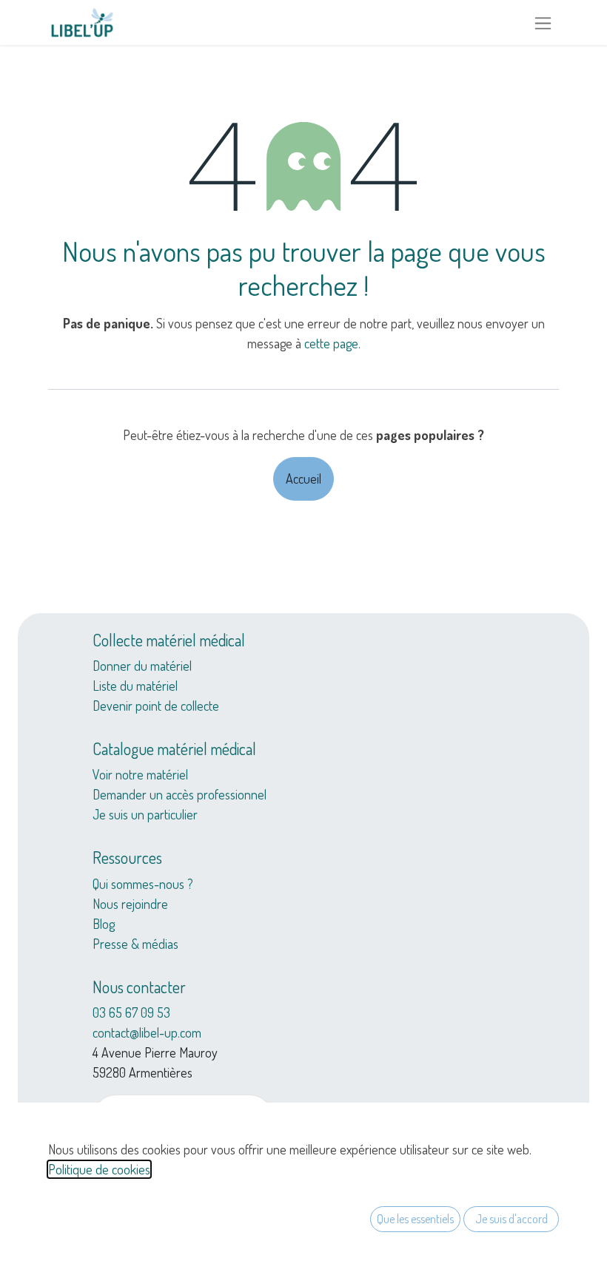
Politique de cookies (99, 1169)
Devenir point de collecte (156, 705)
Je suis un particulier (145, 814)
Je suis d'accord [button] (511, 1218)
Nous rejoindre (130, 904)
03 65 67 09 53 (131, 1012)
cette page (331, 343)
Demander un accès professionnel (179, 794)
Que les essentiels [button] (415, 1218)
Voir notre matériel (140, 774)
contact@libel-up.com (147, 1032)
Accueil (303, 478)
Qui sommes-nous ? (143, 884)
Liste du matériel (135, 685)
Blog (104, 924)
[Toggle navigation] (543, 22)
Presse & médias (135, 944)
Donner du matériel (142, 665)
